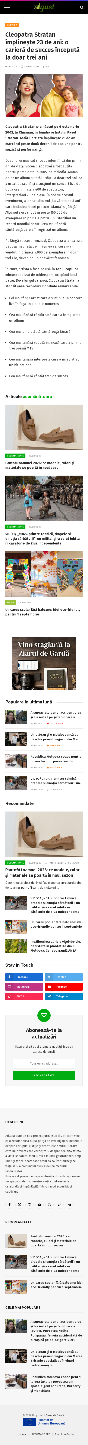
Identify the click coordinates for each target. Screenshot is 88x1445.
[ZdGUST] (44, 7)
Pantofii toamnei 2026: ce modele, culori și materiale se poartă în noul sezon (53, 1240)
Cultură (12, 25)
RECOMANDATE (40, 1434)
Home (22, 1434)
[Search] (81, 7)
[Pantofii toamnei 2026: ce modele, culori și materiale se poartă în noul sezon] (44, 427)
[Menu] (7, 7)
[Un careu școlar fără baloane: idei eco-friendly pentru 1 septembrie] (44, 574)
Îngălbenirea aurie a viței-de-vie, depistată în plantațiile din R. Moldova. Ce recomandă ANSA (56, 946)
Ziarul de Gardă (54, 1415)
